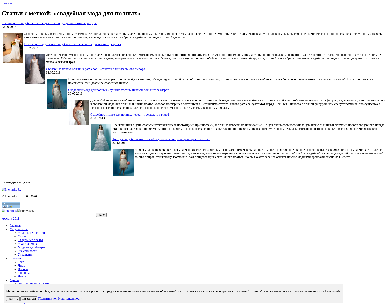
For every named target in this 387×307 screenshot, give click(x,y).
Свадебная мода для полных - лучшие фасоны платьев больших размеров (118, 90)
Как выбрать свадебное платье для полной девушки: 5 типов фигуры (49, 23)
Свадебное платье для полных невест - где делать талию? (129, 114)
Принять (13, 298)
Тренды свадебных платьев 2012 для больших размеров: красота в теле (161, 139)
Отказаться (29, 298)
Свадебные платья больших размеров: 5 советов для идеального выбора (95, 69)
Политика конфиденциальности (60, 298)
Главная (7, 3)
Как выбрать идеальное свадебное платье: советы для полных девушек (72, 44)
